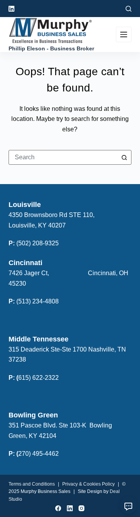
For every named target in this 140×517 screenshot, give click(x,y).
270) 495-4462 (38, 453)
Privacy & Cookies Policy (88, 484)
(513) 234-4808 (37, 301)
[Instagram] (81, 508)
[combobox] (63, 157)
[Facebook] (58, 508)
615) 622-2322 (38, 377)
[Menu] (123, 34)
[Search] (128, 9)
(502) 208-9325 (37, 243)
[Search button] (124, 157)
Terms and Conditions (32, 484)
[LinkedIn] (11, 9)
